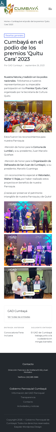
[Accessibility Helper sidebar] (3, 3)
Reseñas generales (14, 35)
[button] (19, 317)
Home (7, 21)
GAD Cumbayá (17, 311)
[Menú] (50, 9)
